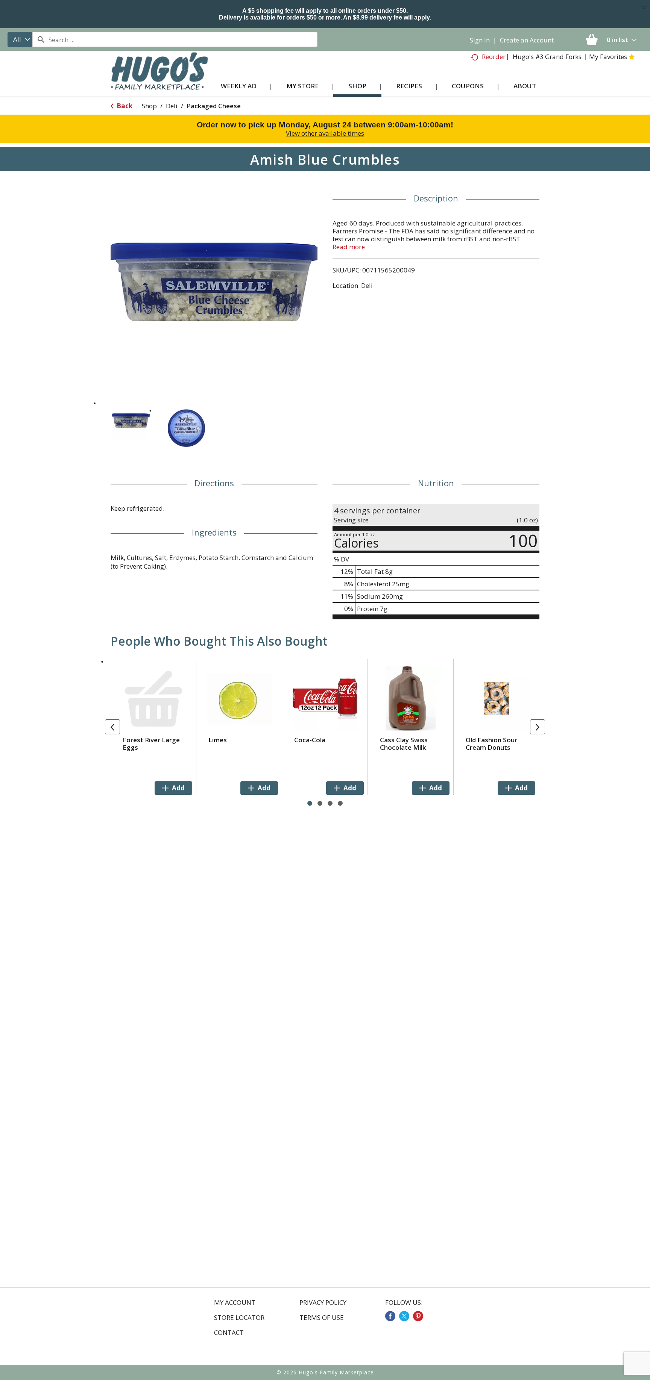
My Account (234, 1302)
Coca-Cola (309, 739)
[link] (390, 1316)
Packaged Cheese (214, 105)
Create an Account (527, 40)
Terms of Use (321, 1317)
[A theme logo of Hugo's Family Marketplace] (159, 78)
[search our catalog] (40, 39)
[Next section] (537, 726)
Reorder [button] (494, 56)
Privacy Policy (322, 1302)
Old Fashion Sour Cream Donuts (491, 743)
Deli (172, 105)
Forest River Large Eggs (151, 743)
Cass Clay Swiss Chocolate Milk (404, 743)
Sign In (480, 40)
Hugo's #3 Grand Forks (547, 56)
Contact (229, 1332)
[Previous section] (112, 726)
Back (123, 105)
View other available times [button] (325, 133)
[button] (131, 420)
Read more (349, 247)
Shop (149, 105)
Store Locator (239, 1317)
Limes (217, 739)
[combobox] (20, 39)
